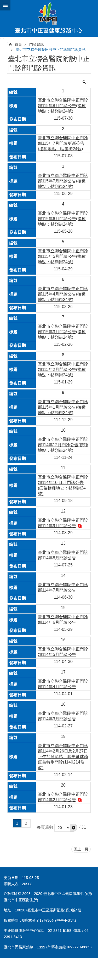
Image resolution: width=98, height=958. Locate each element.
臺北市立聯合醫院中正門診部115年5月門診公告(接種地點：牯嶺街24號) (63, 256)
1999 (41, 947)
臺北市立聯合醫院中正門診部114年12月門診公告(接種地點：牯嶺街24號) (63, 445)
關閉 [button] (5, 5)
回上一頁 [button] (81, 849)
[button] (73, 828)
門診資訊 (36, 44)
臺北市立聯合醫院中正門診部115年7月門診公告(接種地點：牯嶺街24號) (63, 181)
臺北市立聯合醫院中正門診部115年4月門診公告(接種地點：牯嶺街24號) (63, 294)
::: (2, 39)
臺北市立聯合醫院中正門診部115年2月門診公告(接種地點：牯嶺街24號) (63, 369)
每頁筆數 (45, 827)
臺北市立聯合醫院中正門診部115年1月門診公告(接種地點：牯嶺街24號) (63, 407)
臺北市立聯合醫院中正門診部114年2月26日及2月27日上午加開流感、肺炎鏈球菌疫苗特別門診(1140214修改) (63, 756)
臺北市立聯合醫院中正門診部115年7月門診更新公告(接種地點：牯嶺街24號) (63, 143)
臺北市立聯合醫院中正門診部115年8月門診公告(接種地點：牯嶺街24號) (63, 105)
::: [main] (8, 43)
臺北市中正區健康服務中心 (49, 18)
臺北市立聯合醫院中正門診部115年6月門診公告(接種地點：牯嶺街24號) (63, 218)
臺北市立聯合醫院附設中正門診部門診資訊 (50, 49)
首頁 (18, 44)
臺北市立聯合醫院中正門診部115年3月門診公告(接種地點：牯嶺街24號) (63, 331)
